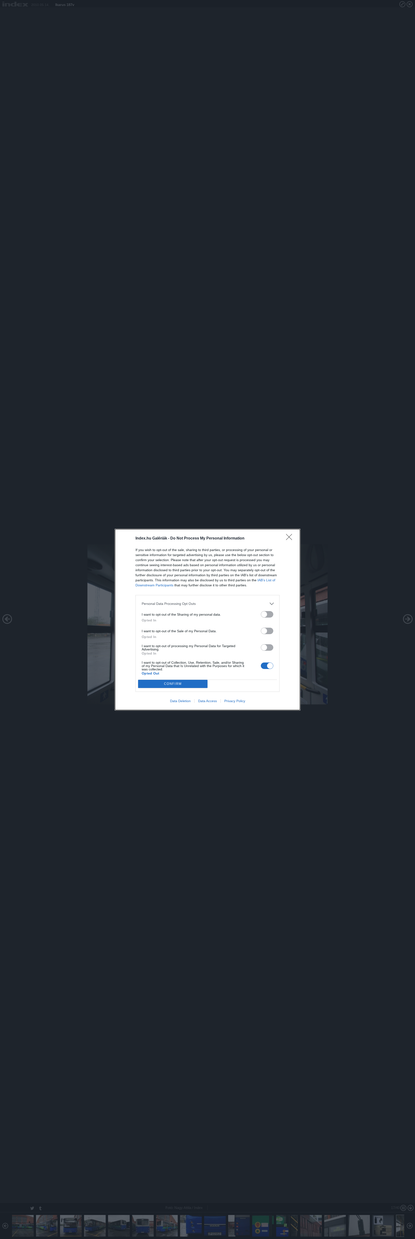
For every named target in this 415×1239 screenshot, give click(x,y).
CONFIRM (173, 684)
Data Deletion (180, 701)
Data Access (207, 701)
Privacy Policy (234, 701)
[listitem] (207, 603)
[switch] (267, 614)
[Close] (290, 538)
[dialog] (207, 619)
